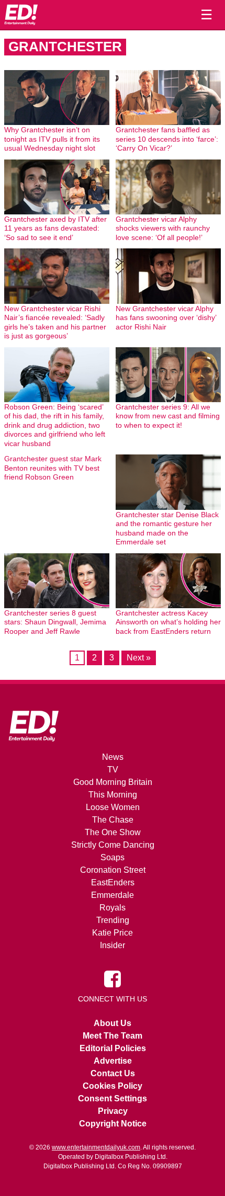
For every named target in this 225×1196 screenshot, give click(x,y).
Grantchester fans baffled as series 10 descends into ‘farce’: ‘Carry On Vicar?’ (167, 139)
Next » (139, 657)
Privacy (113, 1111)
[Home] (21, 14)
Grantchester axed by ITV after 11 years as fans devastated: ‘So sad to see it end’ (55, 228)
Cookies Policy (112, 1085)
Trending (112, 920)
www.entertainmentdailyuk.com (96, 1147)
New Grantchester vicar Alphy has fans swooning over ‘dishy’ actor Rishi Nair (166, 317)
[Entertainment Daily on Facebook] (112, 978)
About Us (112, 1023)
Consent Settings (112, 1098)
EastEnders (112, 882)
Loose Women (113, 807)
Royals (112, 907)
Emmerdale (112, 895)
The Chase (112, 819)
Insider (112, 945)
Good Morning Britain (112, 782)
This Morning (112, 794)
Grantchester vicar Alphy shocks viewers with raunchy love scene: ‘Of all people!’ (163, 228)
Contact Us (113, 1073)
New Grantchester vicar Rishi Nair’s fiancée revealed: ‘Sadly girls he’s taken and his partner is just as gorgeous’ (55, 322)
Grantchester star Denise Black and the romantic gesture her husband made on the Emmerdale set (167, 528)
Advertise (113, 1060)
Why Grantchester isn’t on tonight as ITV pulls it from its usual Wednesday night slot (52, 139)
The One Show (113, 832)
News (112, 757)
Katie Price (112, 932)
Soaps (112, 857)
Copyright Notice (113, 1123)
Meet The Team (112, 1035)
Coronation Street (112, 869)
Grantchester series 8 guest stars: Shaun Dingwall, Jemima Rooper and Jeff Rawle (55, 622)
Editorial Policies (113, 1048)
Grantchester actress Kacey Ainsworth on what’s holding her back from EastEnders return (168, 622)
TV (112, 769)
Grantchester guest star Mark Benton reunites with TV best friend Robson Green (53, 467)
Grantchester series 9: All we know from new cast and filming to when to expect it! (168, 416)
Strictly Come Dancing (112, 844)
